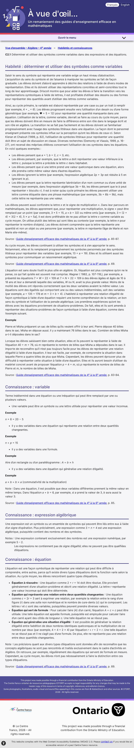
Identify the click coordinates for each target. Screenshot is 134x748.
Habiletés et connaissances (75, 48)
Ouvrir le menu (67, 37)
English (125, 4)
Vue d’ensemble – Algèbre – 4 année (28, 48)
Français (112, 4)
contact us (107, 741)
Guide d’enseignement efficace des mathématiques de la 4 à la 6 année (61, 239)
